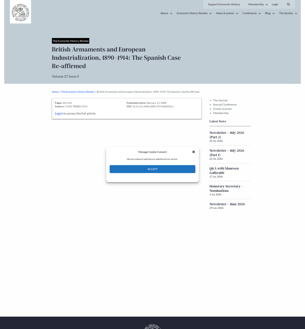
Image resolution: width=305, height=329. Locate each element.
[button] (193, 152)
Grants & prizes (222, 108)
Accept (153, 169)
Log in (59, 113)
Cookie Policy (144, 177)
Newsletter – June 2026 (227, 204)
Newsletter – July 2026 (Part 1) (227, 152)
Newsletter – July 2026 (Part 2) (227, 134)
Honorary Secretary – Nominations (226, 188)
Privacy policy (158, 177)
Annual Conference (225, 104)
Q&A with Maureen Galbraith (224, 170)
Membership (221, 113)
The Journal (220, 100)
